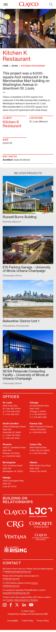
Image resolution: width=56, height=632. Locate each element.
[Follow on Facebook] (11, 605)
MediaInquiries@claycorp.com (18, 571)
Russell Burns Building (19, 217)
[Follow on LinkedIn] (24, 605)
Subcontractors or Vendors (26, 600)
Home (5, 66)
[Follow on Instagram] (5, 605)
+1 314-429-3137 (11, 414)
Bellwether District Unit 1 (21, 321)
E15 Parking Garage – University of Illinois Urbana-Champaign (26, 269)
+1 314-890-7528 (38, 417)
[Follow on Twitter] (17, 605)
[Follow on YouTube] (31, 605)
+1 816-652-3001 (39, 432)
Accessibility (12, 620)
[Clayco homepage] (28, 4)
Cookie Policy (27, 620)
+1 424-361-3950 (39, 453)
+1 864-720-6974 (12, 435)
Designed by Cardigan (17, 614)
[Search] (51, 4)
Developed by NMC (39, 614)
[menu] (6, 4)
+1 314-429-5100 (12, 411)
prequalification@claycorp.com (16, 593)
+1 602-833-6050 (13, 456)
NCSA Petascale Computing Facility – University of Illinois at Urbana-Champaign (26, 374)
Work (15, 66)
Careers (9, 600)
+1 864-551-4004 (12, 438)
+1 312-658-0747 (39, 414)
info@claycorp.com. (11, 578)
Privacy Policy (43, 620)
